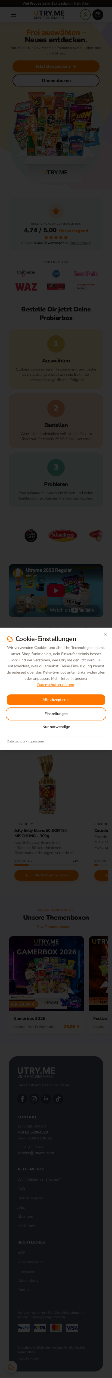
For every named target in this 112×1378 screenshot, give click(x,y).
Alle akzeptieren (56, 699)
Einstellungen (56, 713)
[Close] (105, 634)
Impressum (36, 741)
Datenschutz (16, 741)
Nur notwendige (56, 726)
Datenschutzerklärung (55, 684)
